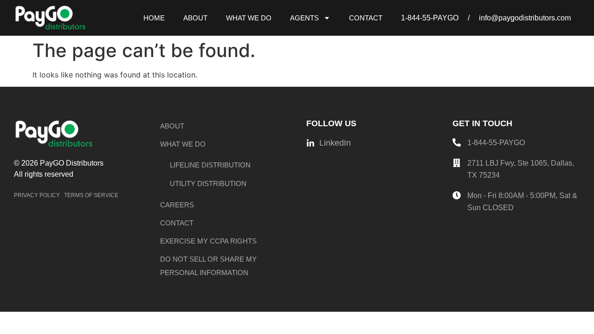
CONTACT (365, 18)
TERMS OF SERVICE (91, 195)
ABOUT (195, 18)
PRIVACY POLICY (37, 195)
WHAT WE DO (248, 18)
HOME (154, 18)
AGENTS (304, 18)
